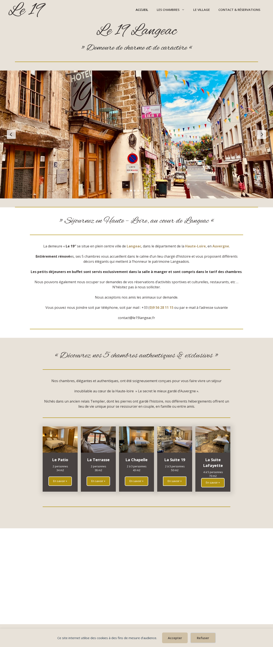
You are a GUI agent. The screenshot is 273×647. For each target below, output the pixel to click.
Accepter (175, 638)
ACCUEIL (142, 9)
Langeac (134, 246)
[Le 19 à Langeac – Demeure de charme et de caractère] (27, 9)
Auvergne (220, 246)
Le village (201, 9)
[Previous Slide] (11, 134)
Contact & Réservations (239, 9)
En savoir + (60, 481)
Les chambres (168, 9)
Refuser (203, 638)
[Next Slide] (261, 134)
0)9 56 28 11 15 (161, 307)
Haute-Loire (195, 246)
